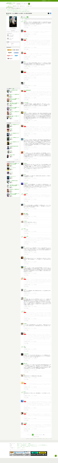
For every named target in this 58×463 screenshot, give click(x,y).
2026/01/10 (35, 158)
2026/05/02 (35, 66)
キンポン (25, 266)
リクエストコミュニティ (34, 446)
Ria (24, 311)
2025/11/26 (35, 208)
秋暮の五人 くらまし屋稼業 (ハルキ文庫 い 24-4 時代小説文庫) (14, 99)
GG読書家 (25, 423)
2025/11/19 (35, 216)
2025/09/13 (35, 252)
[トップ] (6, 8)
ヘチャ (25, 400)
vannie (25, 174)
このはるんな (26, 193)
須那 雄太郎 (26, 213)
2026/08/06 (35, 47)
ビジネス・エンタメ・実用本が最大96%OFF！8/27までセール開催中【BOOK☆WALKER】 (18, 11)
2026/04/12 (35, 85)
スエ (24, 151)
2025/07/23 (35, 341)
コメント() (31, 25)
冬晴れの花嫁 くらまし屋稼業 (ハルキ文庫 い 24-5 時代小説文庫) (14, 103)
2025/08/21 (35, 306)
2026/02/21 (35, 107)
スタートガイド (25, 443)
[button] (29, 4)
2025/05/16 (35, 395)
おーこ (25, 125)
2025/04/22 (35, 418)
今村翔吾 (9, 8)
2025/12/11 (35, 188)
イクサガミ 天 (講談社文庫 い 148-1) (14, 124)
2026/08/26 (35, 25)
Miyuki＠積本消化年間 (27, 90)
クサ (24, 138)
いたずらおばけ (26, 102)
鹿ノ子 (25, 391)
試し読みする (13, 30)
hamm (25, 228)
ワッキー (25, 289)
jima (24, 374)
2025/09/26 (35, 231)
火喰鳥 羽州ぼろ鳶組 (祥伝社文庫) (14, 146)
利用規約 (29, 443)
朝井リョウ (11, 168)
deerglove (25, 163)
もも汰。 (25, 30)
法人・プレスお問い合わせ (26, 446)
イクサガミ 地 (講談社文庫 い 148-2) (14, 133)
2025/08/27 (35, 284)
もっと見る (17, 120)
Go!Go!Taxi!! (26, 183)
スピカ (25, 52)
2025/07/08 (35, 358)
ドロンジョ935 (26, 236)
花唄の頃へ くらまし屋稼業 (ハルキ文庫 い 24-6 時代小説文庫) (14, 107)
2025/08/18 (35, 318)
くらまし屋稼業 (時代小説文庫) (13, 180)
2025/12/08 (35, 199)
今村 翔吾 (11, 117)
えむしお (25, 20)
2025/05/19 (35, 377)
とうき (25, 257)
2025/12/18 (35, 178)
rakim (24, 61)
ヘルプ (18, 446)
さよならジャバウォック (13, 176)
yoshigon (25, 323)
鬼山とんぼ (25, 363)
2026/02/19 (35, 120)
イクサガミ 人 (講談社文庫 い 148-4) (14, 137)
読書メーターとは (19, 443)
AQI (24, 82)
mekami (25, 71)
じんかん (11, 150)
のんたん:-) (25, 412)
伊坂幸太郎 (11, 177)
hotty (24, 346)
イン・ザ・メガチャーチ (13, 167)
